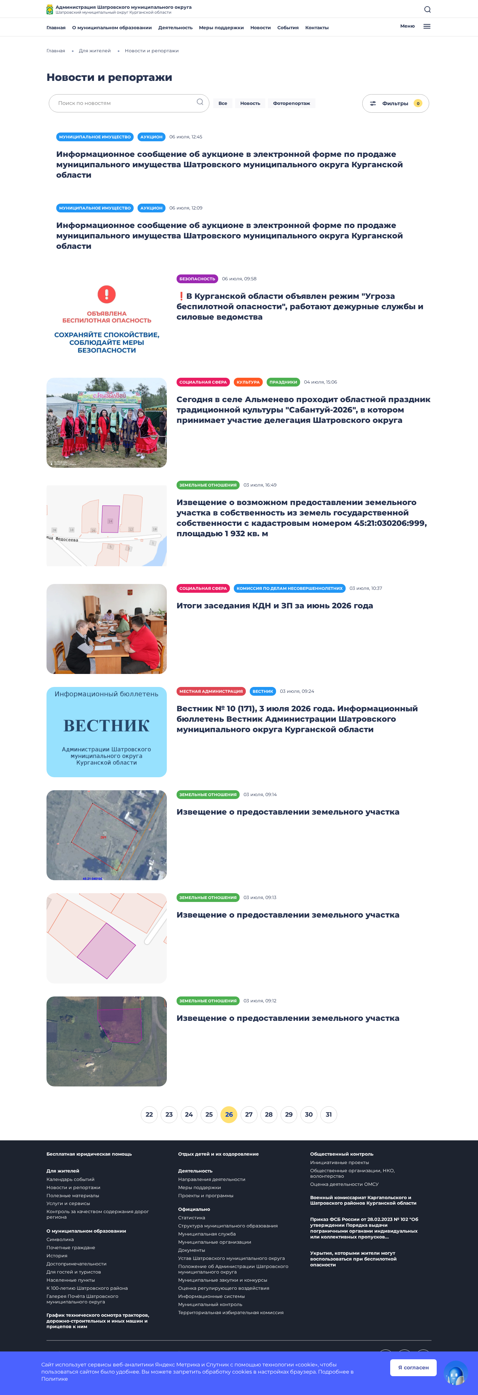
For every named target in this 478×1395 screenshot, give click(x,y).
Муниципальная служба (207, 1234)
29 (289, 1114)
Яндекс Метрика (177, 1365)
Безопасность (197, 278)
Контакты (317, 28)
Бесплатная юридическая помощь (89, 1154)
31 (329, 1114)
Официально (194, 1209)
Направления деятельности (212, 1179)
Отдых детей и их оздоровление (218, 1154)
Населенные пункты (70, 1280)
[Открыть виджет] (456, 1373)
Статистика (191, 1218)
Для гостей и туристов (73, 1272)
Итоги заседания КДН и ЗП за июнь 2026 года (275, 605)
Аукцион (151, 136)
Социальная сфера (203, 382)
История (56, 1256)
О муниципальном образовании (112, 28)
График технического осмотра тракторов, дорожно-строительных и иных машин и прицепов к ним (97, 1321)
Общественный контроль (341, 1154)
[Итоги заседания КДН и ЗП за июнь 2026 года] (106, 629)
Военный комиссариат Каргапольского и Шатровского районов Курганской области (363, 1200)
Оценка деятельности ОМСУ (344, 1184)
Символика (60, 1239)
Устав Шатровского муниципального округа (231, 1258)
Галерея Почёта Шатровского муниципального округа (82, 1299)
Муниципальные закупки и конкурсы (222, 1280)
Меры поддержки (221, 28)
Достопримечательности (76, 1264)
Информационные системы (211, 1296)
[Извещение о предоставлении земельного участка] (106, 835)
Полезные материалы (72, 1195)
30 (309, 1114)
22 (149, 1114)
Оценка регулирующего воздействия (223, 1288)
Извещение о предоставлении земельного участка (288, 812)
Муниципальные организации (214, 1242)
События (288, 28)
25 (209, 1114)
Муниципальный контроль (210, 1304)
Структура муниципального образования (228, 1226)
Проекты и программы (205, 1195)
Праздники (283, 382)
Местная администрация (211, 691)
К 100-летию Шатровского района (87, 1288)
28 (269, 1114)
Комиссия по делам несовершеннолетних (290, 588)
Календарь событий (70, 1179)
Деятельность (175, 28)
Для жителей (62, 1171)
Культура (248, 382)
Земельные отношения (208, 485)
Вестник (263, 691)
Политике (54, 1379)
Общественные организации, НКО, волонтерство (352, 1173)
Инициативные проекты (339, 1162)
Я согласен (413, 1367)
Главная (56, 28)
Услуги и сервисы (68, 1203)
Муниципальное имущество (95, 136)
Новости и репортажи (73, 1187)
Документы (191, 1250)
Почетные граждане (70, 1247)
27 (249, 1114)
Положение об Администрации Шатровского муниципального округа (233, 1269)
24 (189, 1114)
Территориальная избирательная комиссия (231, 1312)
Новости (260, 28)
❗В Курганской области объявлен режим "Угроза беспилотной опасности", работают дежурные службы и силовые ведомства (300, 306)
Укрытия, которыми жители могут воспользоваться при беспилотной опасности (353, 1259)
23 (169, 1114)
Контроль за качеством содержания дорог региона (97, 1214)
